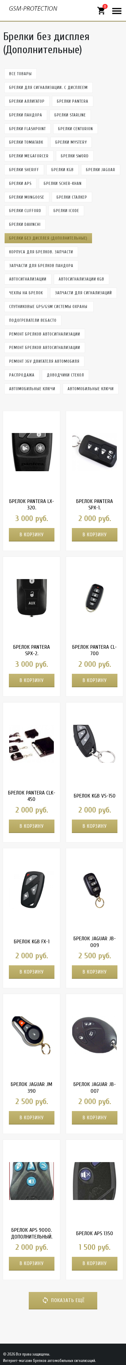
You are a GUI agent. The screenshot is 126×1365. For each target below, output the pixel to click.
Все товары (20, 74)
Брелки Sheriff (24, 169)
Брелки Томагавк (26, 142)
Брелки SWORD (75, 156)
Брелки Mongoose (26, 197)
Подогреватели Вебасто (33, 320)
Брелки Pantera (72, 101)
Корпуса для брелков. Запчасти (41, 252)
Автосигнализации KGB (81, 279)
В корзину (32, 535)
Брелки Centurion (75, 129)
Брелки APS (20, 183)
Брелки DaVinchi (25, 224)
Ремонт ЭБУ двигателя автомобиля (44, 361)
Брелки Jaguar (100, 169)
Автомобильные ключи (32, 389)
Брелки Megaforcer (29, 156)
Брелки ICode (66, 210)
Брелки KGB (62, 169)
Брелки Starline (70, 115)
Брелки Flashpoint (27, 129)
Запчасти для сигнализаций (83, 293)
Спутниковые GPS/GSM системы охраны (49, 306)
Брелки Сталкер (72, 197)
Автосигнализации (27, 279)
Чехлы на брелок (26, 293)
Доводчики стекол (65, 375)
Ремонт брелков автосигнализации (44, 334)
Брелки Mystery (71, 142)
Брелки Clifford (25, 210)
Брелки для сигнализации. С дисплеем (48, 87)
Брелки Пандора (25, 115)
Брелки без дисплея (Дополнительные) (48, 238)
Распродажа (22, 375)
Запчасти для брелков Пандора (41, 265)
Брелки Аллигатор (27, 101)
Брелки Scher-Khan (63, 183)
